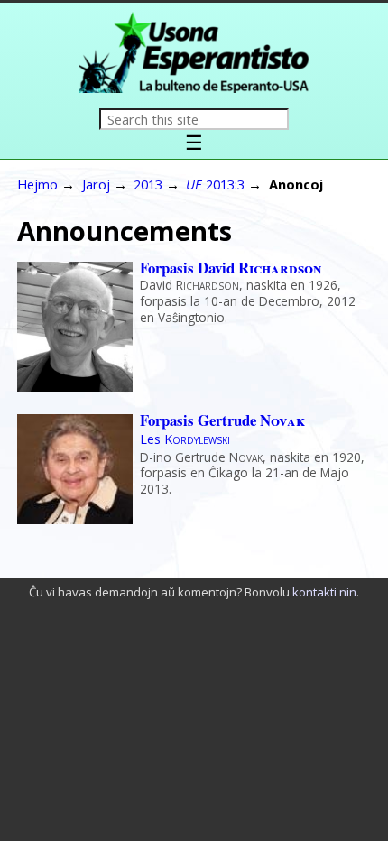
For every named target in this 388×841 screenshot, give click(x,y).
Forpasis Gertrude (222, 420)
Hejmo (37, 184)
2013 (148, 184)
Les (185, 439)
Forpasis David (231, 267)
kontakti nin (324, 592)
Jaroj (96, 184)
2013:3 (215, 184)
